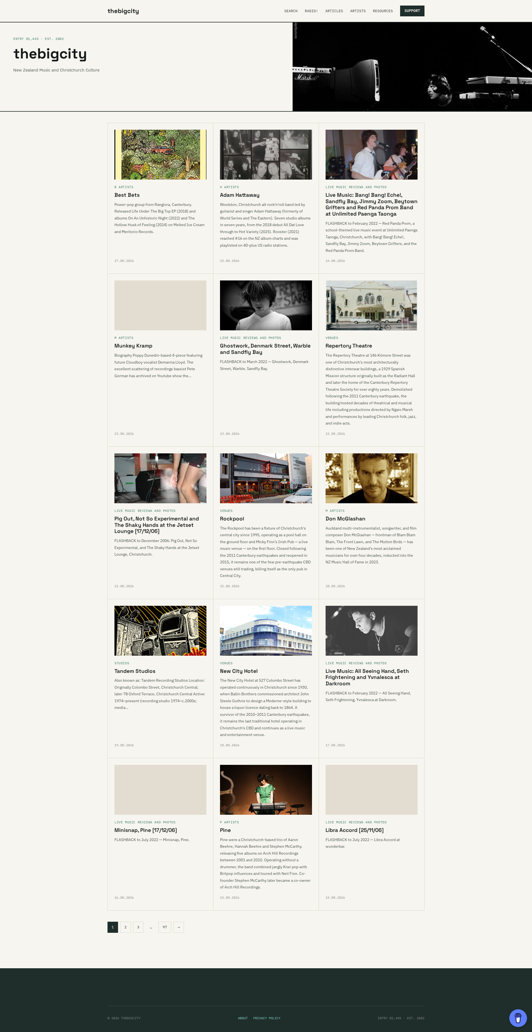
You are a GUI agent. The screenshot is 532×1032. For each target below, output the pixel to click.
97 (165, 927)
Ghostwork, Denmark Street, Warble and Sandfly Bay (265, 349)
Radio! (311, 11)
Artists (358, 11)
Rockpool (232, 518)
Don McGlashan (345, 518)
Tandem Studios (134, 671)
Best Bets (127, 194)
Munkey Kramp (133, 345)
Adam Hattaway (240, 194)
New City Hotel (239, 671)
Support (412, 10)
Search (291, 11)
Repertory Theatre (349, 345)
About (243, 1018)
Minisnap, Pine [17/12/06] (145, 830)
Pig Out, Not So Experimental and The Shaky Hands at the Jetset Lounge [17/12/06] (156, 525)
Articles (334, 11)
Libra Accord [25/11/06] (355, 830)
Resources (383, 11)
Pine (225, 830)
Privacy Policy (266, 1018)
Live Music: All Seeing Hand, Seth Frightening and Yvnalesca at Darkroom (367, 677)
